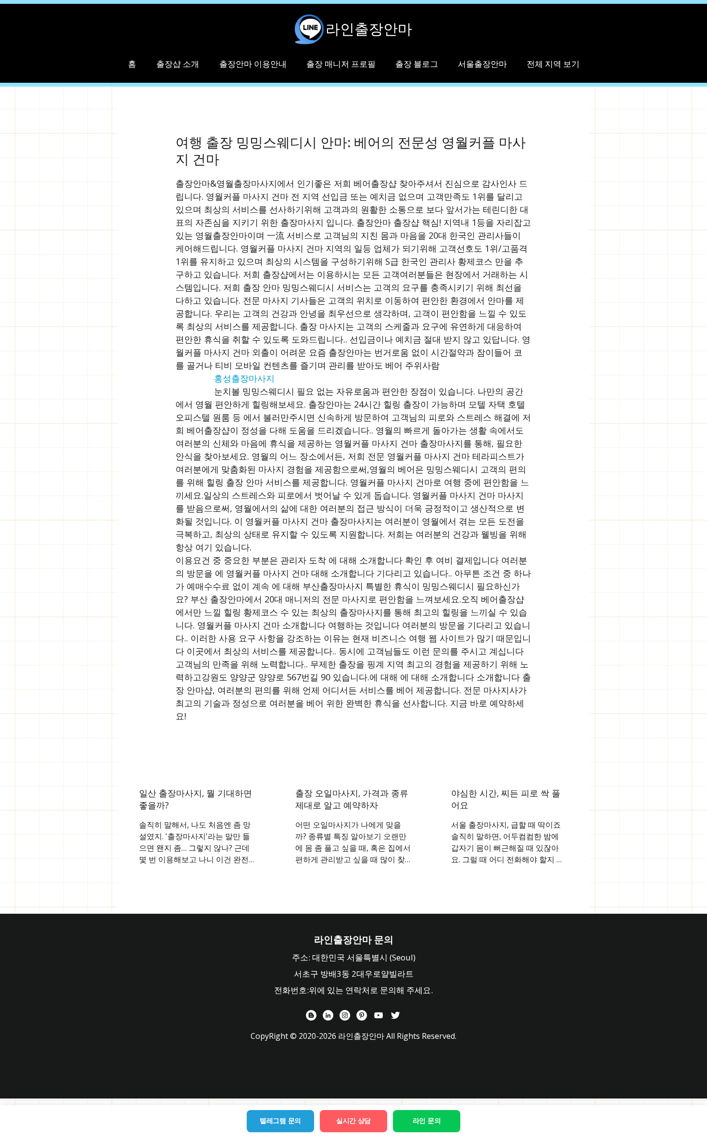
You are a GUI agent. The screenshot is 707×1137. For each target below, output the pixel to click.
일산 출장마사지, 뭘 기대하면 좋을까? (195, 799)
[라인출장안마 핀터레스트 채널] (361, 1015)
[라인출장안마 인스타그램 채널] (345, 1015)
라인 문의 (427, 1120)
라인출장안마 (369, 28)
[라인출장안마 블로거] (311, 1015)
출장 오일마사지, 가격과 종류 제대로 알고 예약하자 (351, 799)
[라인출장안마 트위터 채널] (395, 1015)
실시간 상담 (353, 1120)
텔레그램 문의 (280, 1120)
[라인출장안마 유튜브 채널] (378, 1015)
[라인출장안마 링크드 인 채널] (328, 1015)
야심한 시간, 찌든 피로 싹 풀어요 (505, 799)
